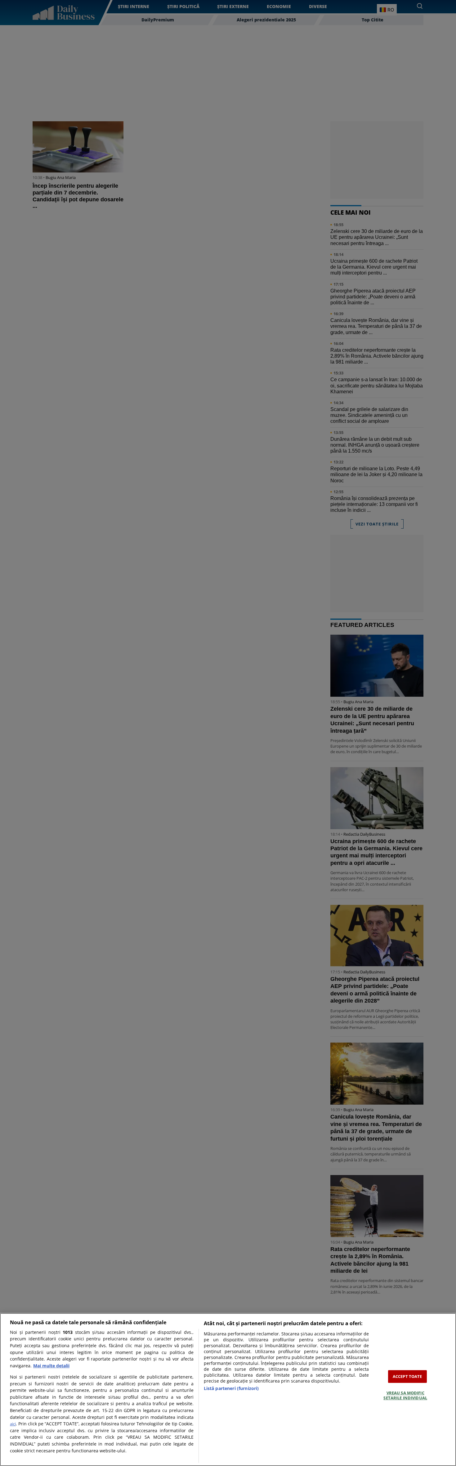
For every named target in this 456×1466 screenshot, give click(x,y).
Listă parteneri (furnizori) (231, 1388)
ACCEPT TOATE (407, 1376)
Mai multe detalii (51, 1366)
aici (13, 1424)
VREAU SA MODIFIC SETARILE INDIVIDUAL (405, 1395)
